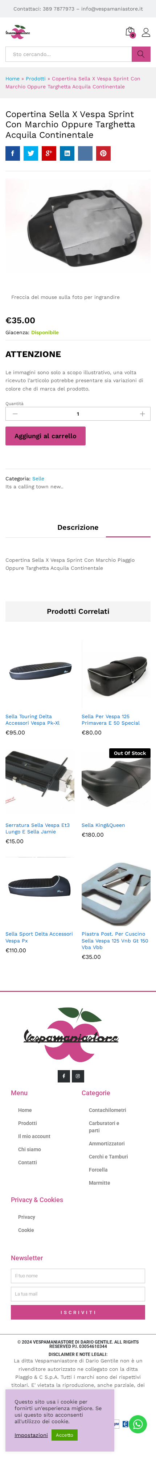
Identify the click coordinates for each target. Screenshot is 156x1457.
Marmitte (99, 1183)
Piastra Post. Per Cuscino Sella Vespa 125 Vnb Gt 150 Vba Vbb (115, 940)
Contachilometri (107, 1110)
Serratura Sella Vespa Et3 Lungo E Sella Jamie (37, 828)
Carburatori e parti (104, 1126)
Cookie (26, 1230)
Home (12, 78)
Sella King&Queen (103, 825)
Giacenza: (17, 332)
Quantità (14, 403)
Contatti (27, 1162)
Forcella (98, 1170)
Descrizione (78, 527)
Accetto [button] (64, 1435)
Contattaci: (28, 9)
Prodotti (36, 78)
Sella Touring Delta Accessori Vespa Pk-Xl (32, 719)
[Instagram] (78, 1076)
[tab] (78, 530)
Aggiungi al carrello (46, 436)
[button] (31, 704)
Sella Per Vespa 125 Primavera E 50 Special (111, 719)
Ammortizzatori (107, 1143)
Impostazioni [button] (31, 1435)
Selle (38, 478)
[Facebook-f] (64, 1076)
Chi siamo (29, 1149)
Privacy (26, 1217)
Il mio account (34, 1136)
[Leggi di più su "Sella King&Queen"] (108, 813)
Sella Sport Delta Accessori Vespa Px (39, 937)
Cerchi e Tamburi (108, 1157)
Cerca (141, 54)
